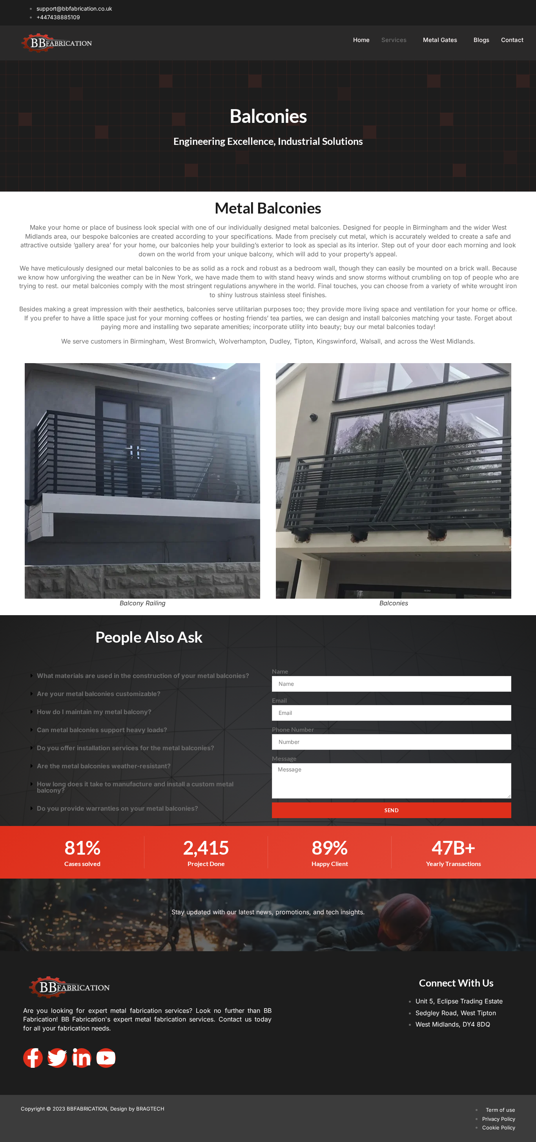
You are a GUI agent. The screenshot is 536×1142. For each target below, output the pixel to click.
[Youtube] (106, 1058)
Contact (512, 40)
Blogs (481, 40)
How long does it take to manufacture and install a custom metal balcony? (135, 787)
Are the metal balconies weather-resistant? (104, 766)
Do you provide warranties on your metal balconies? (117, 808)
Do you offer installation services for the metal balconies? (125, 748)
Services (394, 40)
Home (361, 40)
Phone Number (293, 729)
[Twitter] (57, 1058)
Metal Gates (440, 40)
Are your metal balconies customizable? (98, 694)
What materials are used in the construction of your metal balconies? (143, 676)
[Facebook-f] (33, 1058)
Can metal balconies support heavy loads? (102, 730)
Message (284, 758)
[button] (144, 676)
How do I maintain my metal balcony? (94, 712)
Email (279, 700)
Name (280, 671)
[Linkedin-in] (81, 1058)
